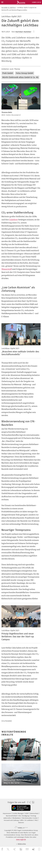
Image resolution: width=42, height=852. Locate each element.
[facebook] (2, 849)
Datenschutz (34, 813)
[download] (33, 849)
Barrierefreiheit (11, 816)
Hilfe (22, 820)
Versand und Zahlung (11, 820)
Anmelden (36, 2)
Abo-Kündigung (24, 816)
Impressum (7, 813)
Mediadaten (17, 818)
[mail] (27, 849)
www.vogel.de (21, 839)
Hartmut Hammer (23, 32)
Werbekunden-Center (30, 818)
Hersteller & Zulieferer (8, 7)
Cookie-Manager (18, 813)
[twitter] (8, 849)
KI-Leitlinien (29, 820)
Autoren (21, 822)
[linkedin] (21, 849)
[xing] (14, 849)
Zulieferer (13, 220)
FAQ (36, 820)
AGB (27, 813)
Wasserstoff (6, 269)
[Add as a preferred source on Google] (21, 808)
